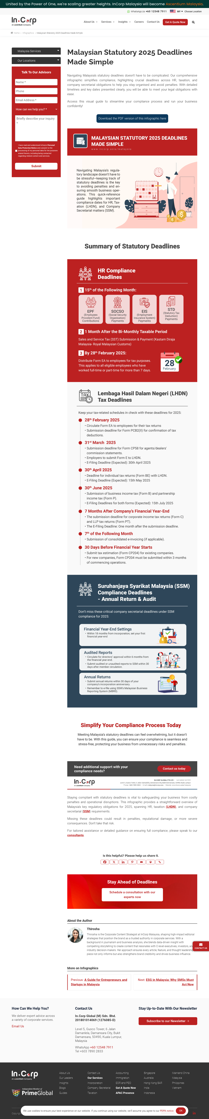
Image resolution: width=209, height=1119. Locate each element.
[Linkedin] (123, 862)
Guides (63, 1092)
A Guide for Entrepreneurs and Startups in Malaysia (99, 982)
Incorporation (95, 1083)
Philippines (178, 1083)
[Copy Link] (159, 862)
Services (106, 21)
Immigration (122, 1077)
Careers (139, 21)
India (146, 1087)
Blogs (62, 1087)
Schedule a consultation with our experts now (132, 894)
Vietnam (176, 1087)
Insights (123, 21)
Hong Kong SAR (153, 1083)
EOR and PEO (123, 1083)
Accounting (122, 1073)
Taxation (92, 1092)
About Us (89, 21)
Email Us (18, 1026)
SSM (86, 811)
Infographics (28, 33)
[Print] (150, 862)
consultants (75, 835)
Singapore (149, 1073)
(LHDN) (171, 807)
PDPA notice (167, 1110)
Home (16, 33)
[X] (114, 862)
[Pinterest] (132, 862)
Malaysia (177, 1077)
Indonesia (149, 1092)
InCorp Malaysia (28, 22)
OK (180, 1110)
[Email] (141, 862)
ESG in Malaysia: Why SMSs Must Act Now (170, 982)
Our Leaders (66, 1077)
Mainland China (180, 1073)
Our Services (95, 1077)
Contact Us (153, 21)
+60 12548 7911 (156, 11)
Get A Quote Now (126, 1087)
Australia (148, 1077)
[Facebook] (105, 862)
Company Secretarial (99, 1087)
